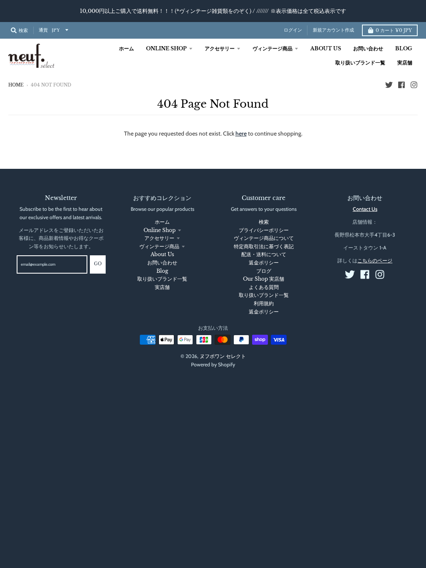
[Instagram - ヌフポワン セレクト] (414, 85)
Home (16, 85)
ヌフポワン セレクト (223, 356)
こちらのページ (374, 260)
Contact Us (365, 209)
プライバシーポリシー (264, 230)
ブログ (263, 271)
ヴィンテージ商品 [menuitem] (272, 48)
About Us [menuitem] (325, 48)
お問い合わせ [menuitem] (368, 48)
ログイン (293, 30)
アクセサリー (159, 238)
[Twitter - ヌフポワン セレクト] (389, 85)
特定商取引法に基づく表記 (264, 246)
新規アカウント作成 (333, 30)
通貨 (43, 30)
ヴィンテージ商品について (264, 238)
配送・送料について (263, 254)
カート (394, 30)
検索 (264, 222)
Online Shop (160, 230)
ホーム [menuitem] (126, 48)
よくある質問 (264, 287)
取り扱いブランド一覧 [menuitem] (360, 62)
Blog (162, 271)
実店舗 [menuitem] (404, 62)
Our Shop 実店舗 (263, 279)
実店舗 (162, 287)
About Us (162, 254)
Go (98, 264)
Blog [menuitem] (403, 48)
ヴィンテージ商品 (159, 246)
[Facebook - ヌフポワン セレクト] (401, 85)
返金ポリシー (264, 262)
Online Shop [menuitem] (166, 48)
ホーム (162, 222)
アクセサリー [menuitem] (220, 48)
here (241, 133)
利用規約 (264, 303)
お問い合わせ (162, 262)
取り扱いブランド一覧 (162, 279)
